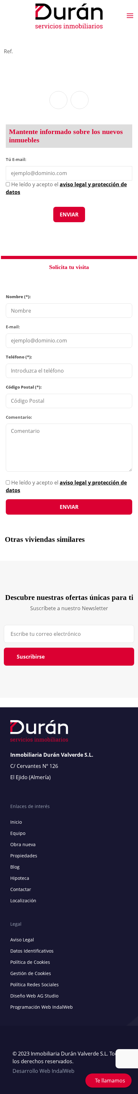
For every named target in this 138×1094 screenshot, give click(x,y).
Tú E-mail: (17, 159)
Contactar (20, 889)
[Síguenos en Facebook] (22, 1042)
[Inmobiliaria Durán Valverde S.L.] (69, 16)
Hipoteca (19, 878)
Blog (15, 867)
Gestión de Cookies (30, 973)
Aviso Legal (22, 940)
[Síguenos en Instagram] (28, 1042)
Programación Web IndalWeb (41, 1007)
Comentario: (19, 417)
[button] (58, 100)
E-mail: (13, 327)
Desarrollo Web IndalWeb (43, 1070)
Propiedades (23, 856)
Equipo (17, 833)
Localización (23, 900)
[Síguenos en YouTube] (16, 1042)
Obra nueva (23, 844)
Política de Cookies (30, 962)
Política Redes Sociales (34, 984)
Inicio (16, 822)
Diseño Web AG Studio (34, 996)
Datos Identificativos (32, 951)
